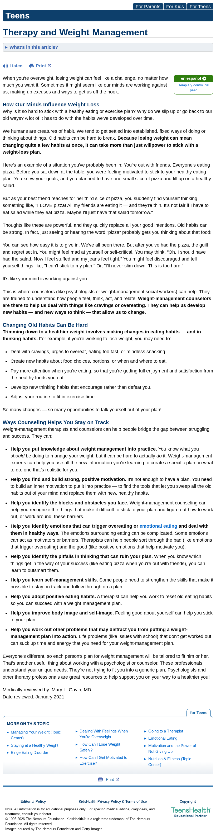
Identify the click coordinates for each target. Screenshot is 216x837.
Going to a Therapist (165, 731)
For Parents (148, 6)
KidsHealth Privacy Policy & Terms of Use (113, 801)
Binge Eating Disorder (29, 752)
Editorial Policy (33, 801)
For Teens (200, 6)
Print (41, 65)
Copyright (188, 801)
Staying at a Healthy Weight (34, 745)
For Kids (175, 6)
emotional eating (158, 526)
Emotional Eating (162, 738)
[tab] (198, 713)
